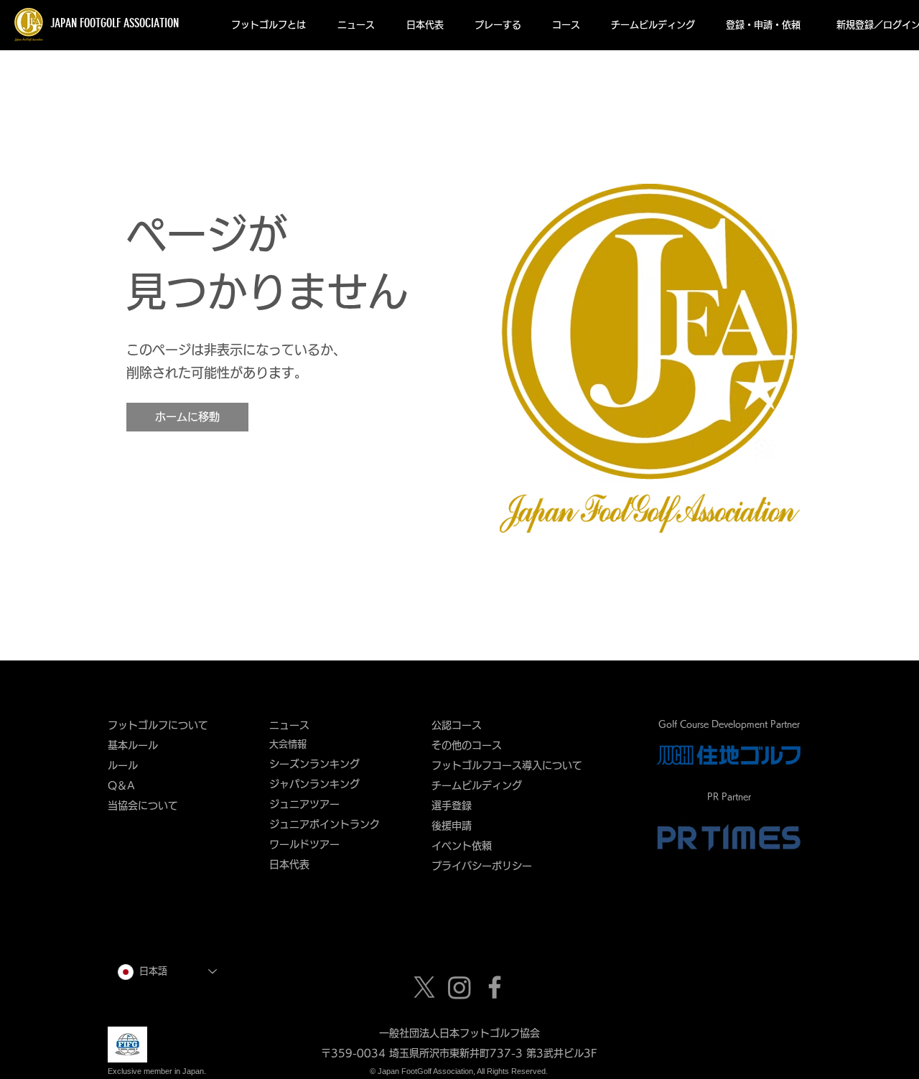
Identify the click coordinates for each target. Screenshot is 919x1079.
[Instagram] (459, 987)
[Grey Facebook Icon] (495, 987)
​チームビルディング (476, 785)
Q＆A (121, 785)
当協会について (148, 805)
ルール (123, 765)
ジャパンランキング (314, 784)
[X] (424, 987)
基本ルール (133, 745)
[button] (268, 25)
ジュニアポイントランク (324, 824)
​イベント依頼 (461, 846)
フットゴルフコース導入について (512, 765)
